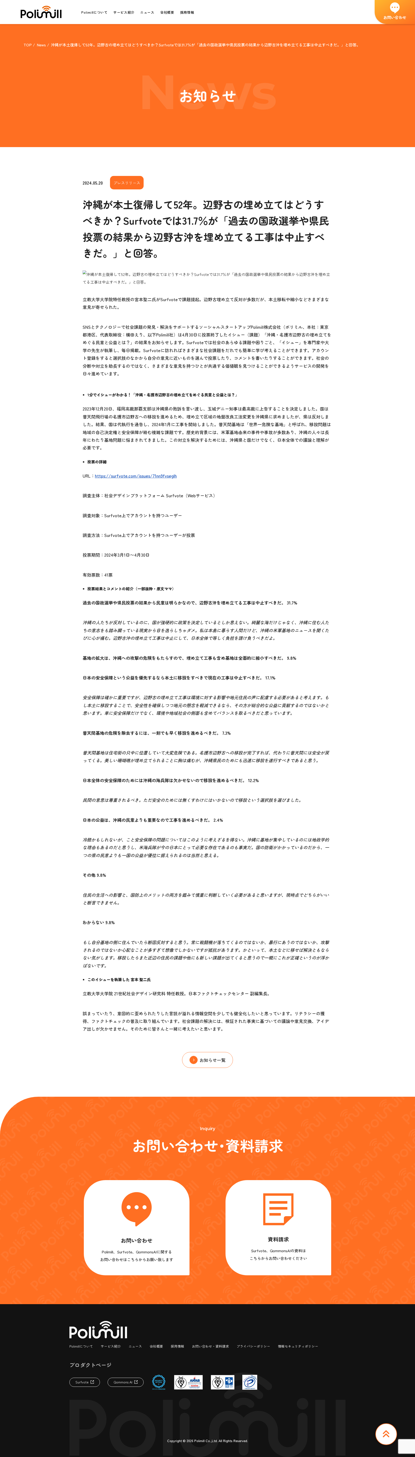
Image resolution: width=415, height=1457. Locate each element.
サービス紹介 (111, 1346)
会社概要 (156, 1346)
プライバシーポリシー (253, 1346)
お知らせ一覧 (213, 1060)
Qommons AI (123, 1382)
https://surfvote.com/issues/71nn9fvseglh (136, 476)
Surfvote (82, 1382)
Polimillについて (81, 1346)
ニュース (135, 1346)
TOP (28, 45)
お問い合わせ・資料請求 (210, 1346)
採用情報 (177, 1346)
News (41, 45)
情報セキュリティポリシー (298, 1346)
